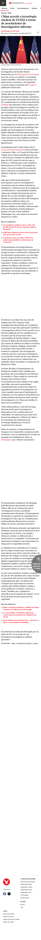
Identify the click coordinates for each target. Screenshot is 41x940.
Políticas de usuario (8, 916)
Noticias (4, 8)
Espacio (34, 8)
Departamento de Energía (28, 74)
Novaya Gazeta (24, 898)
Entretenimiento (23, 8)
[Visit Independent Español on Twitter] (9, 893)
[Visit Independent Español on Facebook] (4, 893)
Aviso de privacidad (8, 914)
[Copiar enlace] (38, 32)
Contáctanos (6, 889)
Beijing (5, 105)
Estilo (12, 8)
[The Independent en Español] (20, 3)
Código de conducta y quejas (11, 919)
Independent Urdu (25, 892)
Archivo (22, 904)
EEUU (9, 13)
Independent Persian (26, 890)
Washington (6, 440)
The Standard (24, 895)
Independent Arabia (26, 884)
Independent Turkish (26, 887)
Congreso (32, 85)
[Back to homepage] (11, 881)
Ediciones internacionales (27, 882)
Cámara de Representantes (12, 150)
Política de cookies (8, 922)
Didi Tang (16, 31)
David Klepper (6, 31)
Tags (21, 907)
